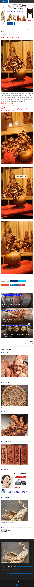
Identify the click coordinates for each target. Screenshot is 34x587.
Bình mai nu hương (9, 29)
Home (2, 23)
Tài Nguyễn (20, 581)
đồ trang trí (17, 29)
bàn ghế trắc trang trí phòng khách (11, 295)
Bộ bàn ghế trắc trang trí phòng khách (11, 304)
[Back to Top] (17, 585)
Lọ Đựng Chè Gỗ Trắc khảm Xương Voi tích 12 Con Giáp (16, 325)
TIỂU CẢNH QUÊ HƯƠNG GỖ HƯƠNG (10, 310)
